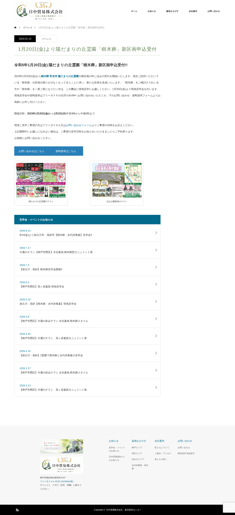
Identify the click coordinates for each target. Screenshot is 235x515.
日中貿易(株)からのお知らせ (117, 458)
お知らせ (152, 11)
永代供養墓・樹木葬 (140, 467)
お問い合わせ (213, 11)
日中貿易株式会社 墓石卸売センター (123, 510)
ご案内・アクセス (163, 453)
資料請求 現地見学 (186, 453)
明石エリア (137, 453)
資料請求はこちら (66, 151)
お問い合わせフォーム (79, 125)
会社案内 (193, 11)
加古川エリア (138, 459)
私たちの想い (161, 459)
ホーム (134, 11)
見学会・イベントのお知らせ (117, 449)
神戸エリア (137, 447)
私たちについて (162, 447)
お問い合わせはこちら (31, 151)
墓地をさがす (172, 11)
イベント (46, 38)
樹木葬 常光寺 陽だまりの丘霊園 (60, 76)
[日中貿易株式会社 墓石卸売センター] (66, 11)
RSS (16, 509)
